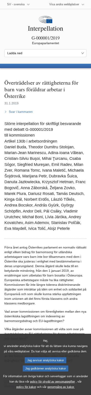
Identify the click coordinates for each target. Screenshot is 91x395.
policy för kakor (26, 387)
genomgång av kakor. (61, 387)
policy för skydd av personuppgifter (52, 381)
